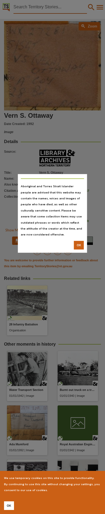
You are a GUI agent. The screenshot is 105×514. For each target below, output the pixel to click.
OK (79, 245)
